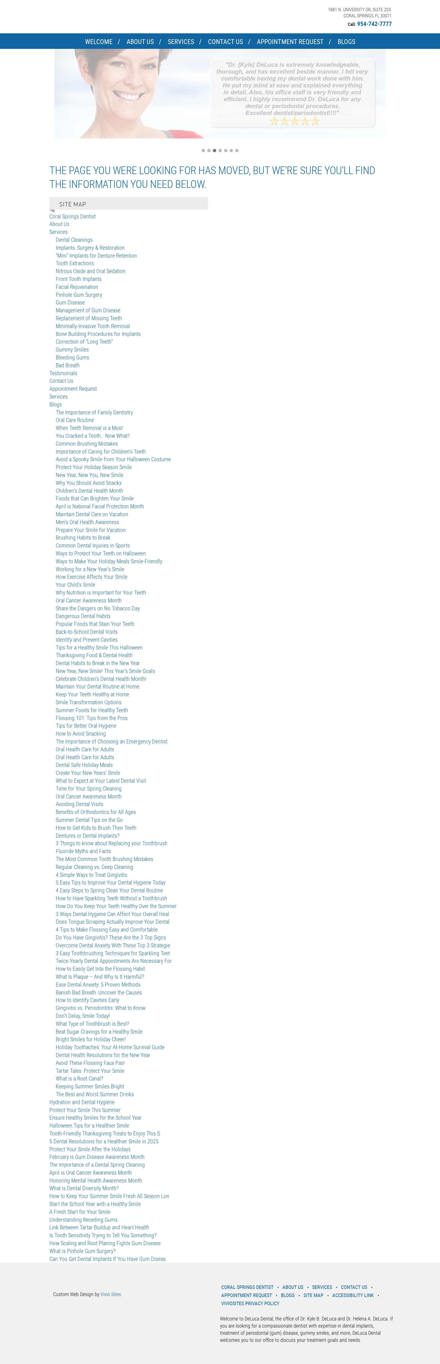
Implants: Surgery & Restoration (90, 247)
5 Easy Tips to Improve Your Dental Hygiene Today (111, 882)
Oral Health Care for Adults (85, 749)
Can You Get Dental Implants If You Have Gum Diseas (107, 1258)
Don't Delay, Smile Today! (83, 1015)
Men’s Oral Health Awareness (87, 522)
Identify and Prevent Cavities (87, 639)
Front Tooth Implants (79, 279)
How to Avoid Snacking (81, 733)
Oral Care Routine (75, 420)
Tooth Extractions (75, 263)
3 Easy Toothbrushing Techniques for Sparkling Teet (113, 953)
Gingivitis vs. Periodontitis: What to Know (100, 1007)
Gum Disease (70, 302)
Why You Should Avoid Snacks (89, 482)
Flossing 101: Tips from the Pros (92, 718)
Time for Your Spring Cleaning (89, 788)
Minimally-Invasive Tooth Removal (93, 326)
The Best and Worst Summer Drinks (95, 1094)
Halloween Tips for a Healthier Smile (89, 1125)
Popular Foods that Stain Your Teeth (95, 623)
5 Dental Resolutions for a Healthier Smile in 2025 (104, 1141)
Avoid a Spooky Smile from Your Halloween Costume (113, 459)
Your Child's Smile (75, 584)
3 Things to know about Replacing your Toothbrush (112, 843)
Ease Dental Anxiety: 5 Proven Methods (98, 984)
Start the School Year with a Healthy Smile (95, 1203)
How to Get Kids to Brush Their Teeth (96, 827)
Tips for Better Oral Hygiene (86, 725)
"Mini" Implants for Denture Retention (96, 255)
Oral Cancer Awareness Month (89, 600)
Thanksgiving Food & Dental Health (94, 655)
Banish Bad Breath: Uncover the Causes (99, 992)
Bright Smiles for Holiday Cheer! (91, 1039)
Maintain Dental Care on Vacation (92, 514)
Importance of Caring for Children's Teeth (101, 451)
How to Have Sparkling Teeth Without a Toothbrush (111, 898)
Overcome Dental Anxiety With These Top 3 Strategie (113, 945)
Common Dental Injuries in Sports (93, 545)
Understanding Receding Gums (83, 1219)
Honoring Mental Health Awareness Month (95, 1180)
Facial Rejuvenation (77, 286)
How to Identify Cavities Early (87, 1000)
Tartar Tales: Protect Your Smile (90, 1070)
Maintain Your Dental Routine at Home (97, 686)
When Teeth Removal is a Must (89, 427)
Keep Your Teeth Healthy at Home (92, 694)
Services (181, 41)
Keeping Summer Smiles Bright (90, 1086)
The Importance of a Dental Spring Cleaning (97, 1164)
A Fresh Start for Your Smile (80, 1211)
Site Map (313, 1295)
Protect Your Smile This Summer (85, 1110)
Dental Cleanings (74, 239)
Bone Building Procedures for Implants (98, 334)
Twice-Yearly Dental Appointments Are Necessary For (114, 960)
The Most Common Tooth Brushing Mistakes (104, 859)
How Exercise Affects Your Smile (91, 576)
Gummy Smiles (72, 349)
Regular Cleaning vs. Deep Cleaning (94, 866)
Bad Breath (68, 365)
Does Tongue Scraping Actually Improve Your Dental (113, 921)
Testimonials (63, 373)
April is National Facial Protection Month (100, 506)
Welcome (99, 41)
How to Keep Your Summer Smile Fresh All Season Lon (109, 1196)
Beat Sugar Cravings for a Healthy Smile (99, 1031)
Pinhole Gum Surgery (79, 294)
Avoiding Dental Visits (79, 804)
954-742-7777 (374, 24)
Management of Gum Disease (88, 310)
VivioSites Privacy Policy (250, 1303)
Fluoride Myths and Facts (83, 851)
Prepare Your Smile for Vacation (91, 529)
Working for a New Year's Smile (90, 569)
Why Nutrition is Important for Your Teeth (101, 592)
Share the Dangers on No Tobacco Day (98, 608)
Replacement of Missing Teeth (89, 318)
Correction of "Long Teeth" (84, 341)
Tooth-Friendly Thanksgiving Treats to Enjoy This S (104, 1133)
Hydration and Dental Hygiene (82, 1102)
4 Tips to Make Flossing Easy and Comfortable (107, 929)
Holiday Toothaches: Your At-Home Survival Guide (110, 1047)
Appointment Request (290, 41)
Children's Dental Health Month (89, 490)
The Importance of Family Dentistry (94, 412)
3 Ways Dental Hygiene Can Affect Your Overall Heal (112, 914)
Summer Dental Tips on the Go (89, 819)
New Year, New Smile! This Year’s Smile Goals (105, 670)
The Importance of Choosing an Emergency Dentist (112, 741)
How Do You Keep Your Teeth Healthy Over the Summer (116, 906)
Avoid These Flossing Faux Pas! (90, 1062)
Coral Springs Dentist (72, 216)
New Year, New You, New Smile (89, 475)
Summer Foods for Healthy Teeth (92, 710)
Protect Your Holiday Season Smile (94, 467)
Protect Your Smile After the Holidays (90, 1149)
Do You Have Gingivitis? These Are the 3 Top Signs (111, 937)
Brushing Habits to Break (83, 537)
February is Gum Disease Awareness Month (97, 1156)
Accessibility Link (353, 1295)
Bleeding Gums (72, 357)
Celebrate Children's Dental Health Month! (101, 678)
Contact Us (225, 41)
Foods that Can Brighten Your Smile (95, 498)
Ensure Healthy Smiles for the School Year (95, 1117)
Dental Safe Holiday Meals (84, 764)
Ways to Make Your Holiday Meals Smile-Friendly (109, 561)
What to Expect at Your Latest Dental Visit (101, 780)
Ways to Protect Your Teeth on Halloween (101, 553)
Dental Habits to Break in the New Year (98, 663)
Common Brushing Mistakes (87, 443)
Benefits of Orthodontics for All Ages (96, 811)
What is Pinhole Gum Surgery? (82, 1251)
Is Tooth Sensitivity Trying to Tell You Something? (103, 1235)
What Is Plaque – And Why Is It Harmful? (100, 976)
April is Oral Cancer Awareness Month (90, 1172)
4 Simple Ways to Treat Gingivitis (91, 874)
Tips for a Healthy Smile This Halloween (99, 647)
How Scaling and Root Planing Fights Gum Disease (105, 1243)
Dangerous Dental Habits (83, 616)
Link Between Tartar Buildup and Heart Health (99, 1227)
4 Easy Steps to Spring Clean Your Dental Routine (109, 890)
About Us (140, 41)
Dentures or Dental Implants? (87, 835)
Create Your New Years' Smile (88, 772)
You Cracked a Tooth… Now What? (93, 435)
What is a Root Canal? (79, 1078)
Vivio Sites (111, 1294)
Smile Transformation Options (88, 702)
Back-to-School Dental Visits (87, 631)
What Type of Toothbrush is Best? (92, 1023)
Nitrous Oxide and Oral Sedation (91, 271)
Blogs (346, 41)
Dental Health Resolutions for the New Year (103, 1055)
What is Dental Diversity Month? (84, 1188)
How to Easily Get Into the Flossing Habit (100, 968)
